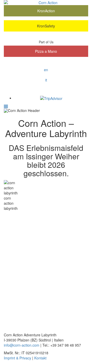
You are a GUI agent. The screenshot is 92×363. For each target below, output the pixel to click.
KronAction (46, 10)
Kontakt (40, 357)
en (46, 69)
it (46, 79)
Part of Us (46, 42)
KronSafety (46, 25)
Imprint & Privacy (17, 357)
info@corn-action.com (21, 345)
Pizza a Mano (46, 51)
